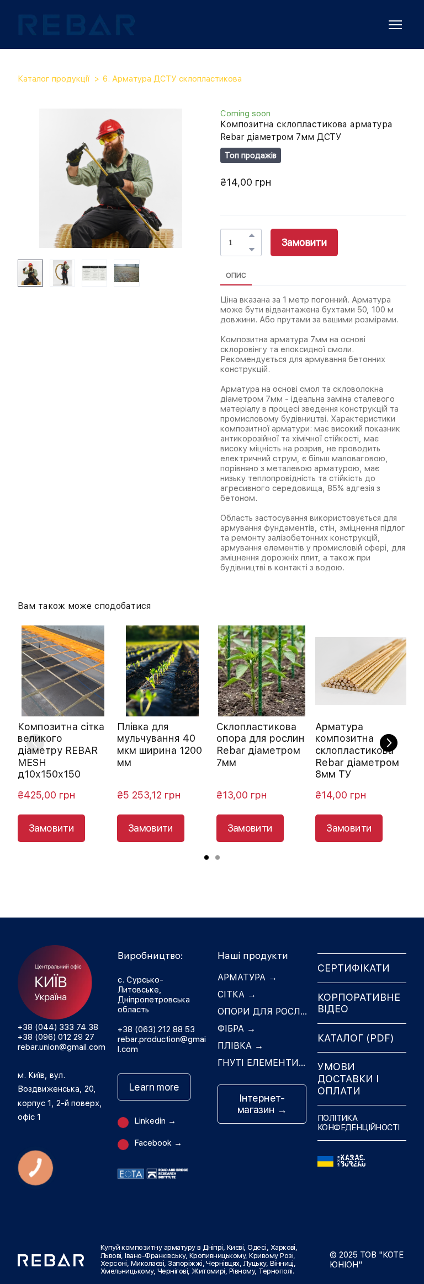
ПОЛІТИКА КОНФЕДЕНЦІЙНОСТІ (358, 1122)
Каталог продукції (53, 79)
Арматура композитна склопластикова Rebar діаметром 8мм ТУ (357, 750)
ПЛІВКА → (240, 1045)
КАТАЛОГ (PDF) (355, 1038)
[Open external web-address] (361, 1158)
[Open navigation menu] (395, 25)
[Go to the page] (62, 982)
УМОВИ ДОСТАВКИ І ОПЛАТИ (348, 1078)
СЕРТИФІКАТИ (353, 968)
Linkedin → (155, 1121)
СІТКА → (237, 994)
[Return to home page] (76, 24)
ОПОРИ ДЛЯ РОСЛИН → (263, 1011)
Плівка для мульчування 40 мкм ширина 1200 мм (159, 744)
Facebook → (158, 1143)
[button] (252, 235)
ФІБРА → (237, 1028)
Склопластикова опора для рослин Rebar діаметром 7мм (260, 744)
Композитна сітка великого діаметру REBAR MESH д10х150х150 (61, 750)
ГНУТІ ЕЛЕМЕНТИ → (263, 1063)
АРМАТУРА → (247, 977)
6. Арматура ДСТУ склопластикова (172, 79)
